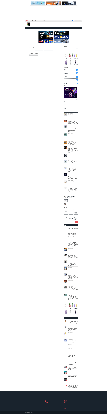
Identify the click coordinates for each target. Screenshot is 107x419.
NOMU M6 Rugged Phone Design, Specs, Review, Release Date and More (72, 233)
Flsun (65, 402)
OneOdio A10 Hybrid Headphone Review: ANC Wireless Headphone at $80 (72, 380)
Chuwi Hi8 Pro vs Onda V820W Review (72, 238)
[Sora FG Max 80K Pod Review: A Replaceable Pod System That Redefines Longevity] (65, 326)
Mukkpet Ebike (66, 407)
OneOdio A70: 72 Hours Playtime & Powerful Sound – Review (72, 368)
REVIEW (69, 28)
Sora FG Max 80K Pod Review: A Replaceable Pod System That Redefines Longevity (40, 20)
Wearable (71, 77)
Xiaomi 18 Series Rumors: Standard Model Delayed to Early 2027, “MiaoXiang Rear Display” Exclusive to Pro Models (73, 150)
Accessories (71, 72)
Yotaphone (65, 102)
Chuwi (65, 398)
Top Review (65, 224)
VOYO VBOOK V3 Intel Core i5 (34, 53)
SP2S (45, 403)
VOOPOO (46, 399)
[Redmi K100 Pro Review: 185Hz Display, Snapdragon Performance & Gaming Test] (65, 121)
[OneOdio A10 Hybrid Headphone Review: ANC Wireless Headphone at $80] (65, 379)
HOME (27, 28)
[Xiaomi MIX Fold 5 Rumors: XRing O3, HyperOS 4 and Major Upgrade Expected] (65, 142)
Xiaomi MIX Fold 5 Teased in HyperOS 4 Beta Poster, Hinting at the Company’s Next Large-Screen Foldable (73, 177)
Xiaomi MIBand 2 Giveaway (73, 228)
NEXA (45, 401)
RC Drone (71, 76)
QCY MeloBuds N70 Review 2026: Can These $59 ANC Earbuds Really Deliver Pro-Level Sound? (72, 270)
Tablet (71, 70)
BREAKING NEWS (30, 28)
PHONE (39, 28)
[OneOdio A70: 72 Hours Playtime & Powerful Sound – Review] (65, 367)
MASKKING (46, 402)
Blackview (65, 399)
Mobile (71, 69)
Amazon (36, 28)
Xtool (64, 105)
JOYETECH (71, 83)
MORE (73, 28)
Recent (65, 317)
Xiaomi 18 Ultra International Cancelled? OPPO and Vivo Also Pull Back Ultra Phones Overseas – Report (73, 137)
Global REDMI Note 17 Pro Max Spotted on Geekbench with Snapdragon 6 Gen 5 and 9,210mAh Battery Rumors (72, 190)
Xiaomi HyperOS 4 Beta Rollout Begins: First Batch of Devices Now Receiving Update (72, 170)
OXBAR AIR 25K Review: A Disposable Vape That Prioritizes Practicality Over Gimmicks (73, 335)
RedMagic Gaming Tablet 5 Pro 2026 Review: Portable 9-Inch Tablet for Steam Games (73, 250)
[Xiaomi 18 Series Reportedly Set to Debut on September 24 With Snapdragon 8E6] (65, 155)
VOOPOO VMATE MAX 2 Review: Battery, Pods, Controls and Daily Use (72, 341)
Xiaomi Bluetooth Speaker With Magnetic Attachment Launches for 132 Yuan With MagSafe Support (73, 183)
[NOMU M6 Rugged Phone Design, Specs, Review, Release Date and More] (65, 231)
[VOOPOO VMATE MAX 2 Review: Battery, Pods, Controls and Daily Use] (65, 340)
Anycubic (65, 403)
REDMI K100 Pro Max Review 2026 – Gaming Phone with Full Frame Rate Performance (73, 116)
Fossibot (65, 400)
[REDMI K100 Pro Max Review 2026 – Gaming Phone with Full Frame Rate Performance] (65, 114)
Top (64, 318)
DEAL (76, 28)
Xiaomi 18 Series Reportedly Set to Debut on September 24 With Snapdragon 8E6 (73, 157)
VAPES (53, 28)
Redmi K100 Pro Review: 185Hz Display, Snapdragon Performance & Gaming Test (73, 122)
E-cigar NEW (71, 73)
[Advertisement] (53, 12)
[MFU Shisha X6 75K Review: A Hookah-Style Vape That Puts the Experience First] (65, 321)
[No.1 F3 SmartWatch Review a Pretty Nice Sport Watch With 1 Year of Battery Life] (65, 385)
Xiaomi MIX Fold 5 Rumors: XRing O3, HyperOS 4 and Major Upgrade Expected (72, 143)
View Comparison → (69, 197)
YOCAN (65, 104)
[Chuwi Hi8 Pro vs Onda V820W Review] (65, 237)
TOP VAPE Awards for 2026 (46, 28)
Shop (78, 28)
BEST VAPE (56, 28)
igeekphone (31, 412)
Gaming (71, 80)
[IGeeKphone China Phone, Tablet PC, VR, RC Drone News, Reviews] (28, 24)
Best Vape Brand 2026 (63, 28)
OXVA (45, 400)
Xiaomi (65, 108)
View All (77, 99)
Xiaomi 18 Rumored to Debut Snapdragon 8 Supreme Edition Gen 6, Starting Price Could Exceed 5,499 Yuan (73, 163)
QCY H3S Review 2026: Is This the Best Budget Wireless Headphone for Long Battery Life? (72, 264)
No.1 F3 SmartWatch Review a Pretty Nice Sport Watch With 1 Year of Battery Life (73, 386)
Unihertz (65, 401)
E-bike (71, 79)
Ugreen (65, 408)
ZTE (64, 101)
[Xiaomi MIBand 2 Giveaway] (65, 227)
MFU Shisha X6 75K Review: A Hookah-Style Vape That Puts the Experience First (73, 322)
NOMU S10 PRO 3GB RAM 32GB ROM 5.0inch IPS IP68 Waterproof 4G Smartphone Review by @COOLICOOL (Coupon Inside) (73, 244)
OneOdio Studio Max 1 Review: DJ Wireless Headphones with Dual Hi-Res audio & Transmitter (72, 375)
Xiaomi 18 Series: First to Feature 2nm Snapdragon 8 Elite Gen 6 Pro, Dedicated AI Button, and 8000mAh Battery (73, 129)
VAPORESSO (46, 398)
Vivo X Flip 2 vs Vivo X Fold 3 (71, 196)
